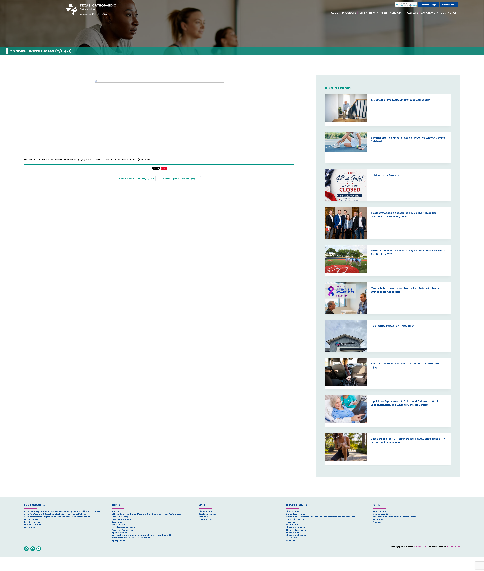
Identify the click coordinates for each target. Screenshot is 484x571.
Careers (412, 13)
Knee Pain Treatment (121, 519)
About (335, 13)
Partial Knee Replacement (124, 527)
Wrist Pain (290, 540)
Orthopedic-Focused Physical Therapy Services (395, 516)
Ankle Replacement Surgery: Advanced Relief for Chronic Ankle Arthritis (57, 516)
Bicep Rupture (292, 511)
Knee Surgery (118, 522)
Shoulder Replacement (296, 535)
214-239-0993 (453, 546)
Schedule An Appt (428, 5)
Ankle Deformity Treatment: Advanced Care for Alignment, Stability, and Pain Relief (62, 511)
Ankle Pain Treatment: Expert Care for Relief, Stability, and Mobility (55, 514)
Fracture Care (379, 511)
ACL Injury (116, 511)
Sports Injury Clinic (382, 514)
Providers (349, 13)
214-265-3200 (420, 546)
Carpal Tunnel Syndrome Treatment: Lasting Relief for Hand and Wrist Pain (320, 516)
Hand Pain (290, 522)
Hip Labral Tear (206, 519)
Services (396, 12)
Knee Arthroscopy (120, 516)
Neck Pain (203, 516)
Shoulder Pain (292, 532)
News (384, 13)
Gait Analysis (30, 527)
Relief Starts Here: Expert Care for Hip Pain (131, 538)
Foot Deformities (32, 522)
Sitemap (377, 522)
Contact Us (449, 13)
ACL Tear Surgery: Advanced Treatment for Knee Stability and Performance (146, 514)
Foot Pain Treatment (33, 524)
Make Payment (448, 5)
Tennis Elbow (292, 538)
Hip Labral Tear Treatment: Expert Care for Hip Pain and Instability (142, 535)
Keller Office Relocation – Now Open (392, 326)
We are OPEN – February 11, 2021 (137, 178)
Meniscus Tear (118, 524)
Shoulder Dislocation (296, 530)
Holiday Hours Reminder (385, 175)
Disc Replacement (207, 514)
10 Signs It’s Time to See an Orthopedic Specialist (400, 100)
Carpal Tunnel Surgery (296, 514)
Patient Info (367, 12)
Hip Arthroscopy (119, 532)
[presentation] (346, 110)
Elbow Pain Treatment (296, 519)
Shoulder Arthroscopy (296, 527)
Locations (428, 12)
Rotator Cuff (292, 524)
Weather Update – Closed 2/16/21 (179, 178)
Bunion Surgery (31, 519)
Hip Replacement (119, 540)
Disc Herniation (206, 511)
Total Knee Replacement (123, 530)
